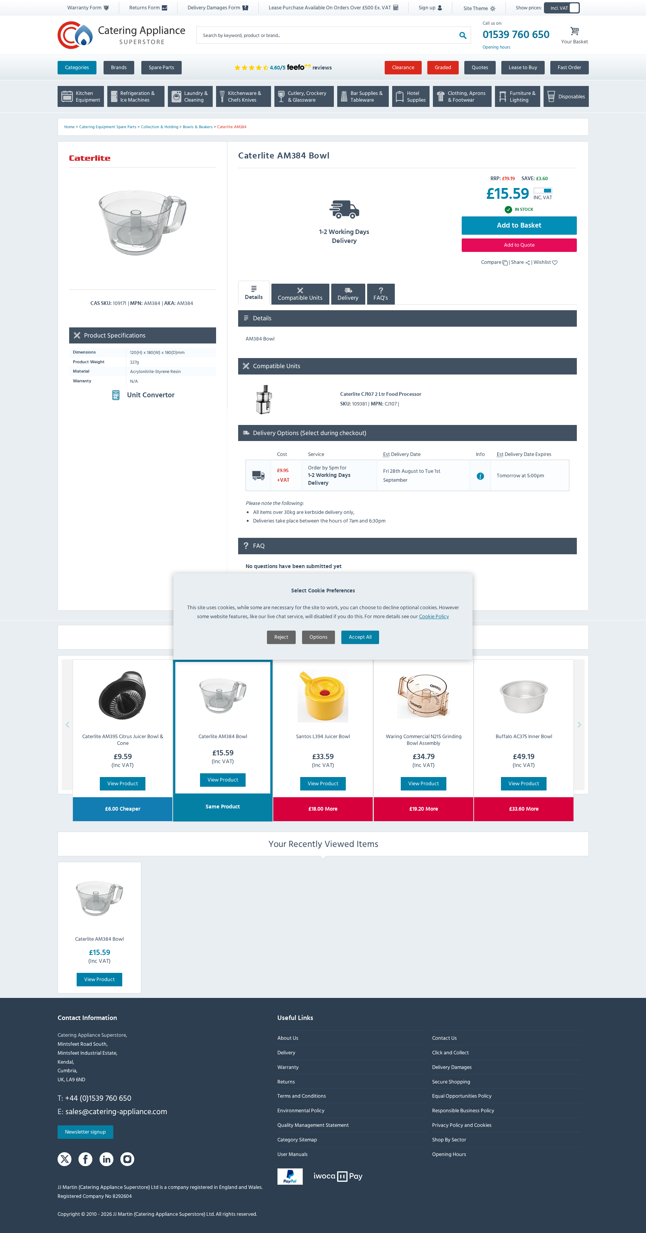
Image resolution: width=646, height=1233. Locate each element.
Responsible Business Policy (463, 1110)
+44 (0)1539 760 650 (98, 1098)
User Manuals (292, 1154)
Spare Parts (161, 67)
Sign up (428, 7)
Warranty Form (84, 7)
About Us (287, 1038)
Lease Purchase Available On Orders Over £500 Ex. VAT (330, 7)
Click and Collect (450, 1052)
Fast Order (569, 67)
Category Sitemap (297, 1139)
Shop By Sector (449, 1139)
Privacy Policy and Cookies (461, 1125)
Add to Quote (519, 245)
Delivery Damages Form (214, 7)
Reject (281, 637)
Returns (286, 1081)
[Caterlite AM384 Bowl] (99, 898)
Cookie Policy (434, 616)
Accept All (360, 637)
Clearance (403, 67)
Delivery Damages (451, 1067)
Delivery (348, 297)
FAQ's (380, 297)
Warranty (288, 1067)
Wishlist (542, 262)
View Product (122, 783)
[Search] (463, 35)
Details (254, 297)
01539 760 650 (516, 34)
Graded (443, 67)
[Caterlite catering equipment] (89, 157)
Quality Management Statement (313, 1125)
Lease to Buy (523, 67)
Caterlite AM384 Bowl (99, 939)
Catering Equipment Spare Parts (107, 127)
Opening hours (496, 47)
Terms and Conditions (301, 1096)
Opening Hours (449, 1154)
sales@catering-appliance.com (116, 1111)
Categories (77, 67)
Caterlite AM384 (231, 127)
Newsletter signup (85, 1131)
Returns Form (145, 7)
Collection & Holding (159, 127)
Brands (119, 67)
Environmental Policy (300, 1110)
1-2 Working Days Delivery (344, 236)
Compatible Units (300, 297)
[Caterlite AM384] (142, 222)
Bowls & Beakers (198, 127)
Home (69, 127)
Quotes (480, 67)
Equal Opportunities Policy (461, 1096)
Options (318, 637)
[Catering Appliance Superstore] (121, 35)
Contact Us (444, 1038)
